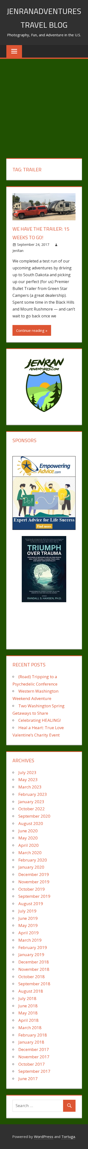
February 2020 (32, 860)
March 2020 (30, 852)
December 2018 (33, 962)
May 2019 (28, 925)
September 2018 (34, 984)
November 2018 (33, 969)
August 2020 (30, 823)
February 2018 (32, 1035)
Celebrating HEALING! (39, 720)
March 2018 (30, 1027)
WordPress (43, 1136)
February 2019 (32, 947)
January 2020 (31, 867)
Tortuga (68, 1136)
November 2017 (33, 1057)
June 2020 (28, 831)
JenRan (17, 250)
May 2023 (28, 779)
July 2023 (27, 772)
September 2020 (34, 816)
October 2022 (31, 809)
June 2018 (28, 1006)
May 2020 (28, 838)
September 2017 (34, 1071)
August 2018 (30, 991)
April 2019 (28, 933)
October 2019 (31, 889)
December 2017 (33, 1049)
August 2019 (30, 903)
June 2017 (28, 1078)
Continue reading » (31, 330)
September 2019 (34, 896)
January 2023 (31, 801)
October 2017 (31, 1064)
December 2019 (33, 874)
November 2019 (33, 882)
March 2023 (30, 787)
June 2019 (28, 918)
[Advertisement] (44, 105)
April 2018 (28, 1020)
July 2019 (27, 911)
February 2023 (32, 794)
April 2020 (28, 845)
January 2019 (31, 954)
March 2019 (30, 940)
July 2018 (27, 998)
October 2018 (31, 976)
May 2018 (28, 1013)
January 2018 (31, 1042)
